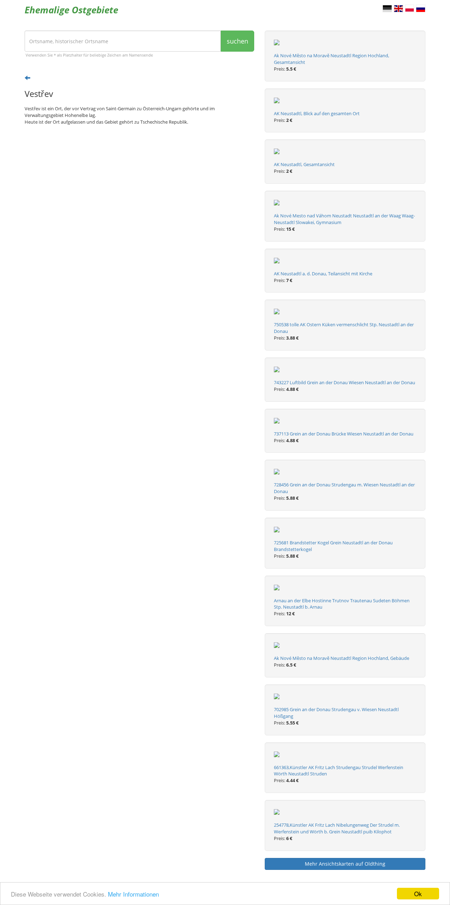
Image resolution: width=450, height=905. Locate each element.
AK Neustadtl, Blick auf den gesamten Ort (317, 113)
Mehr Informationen (133, 894)
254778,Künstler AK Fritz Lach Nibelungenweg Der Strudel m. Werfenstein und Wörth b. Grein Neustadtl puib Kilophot (337, 828)
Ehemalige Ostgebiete (71, 10)
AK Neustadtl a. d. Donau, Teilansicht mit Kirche (323, 273)
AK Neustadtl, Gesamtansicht (304, 164)
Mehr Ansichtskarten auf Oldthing (345, 863)
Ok (418, 893)
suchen (237, 41)
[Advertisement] (139, 185)
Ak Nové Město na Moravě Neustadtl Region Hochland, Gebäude (341, 658)
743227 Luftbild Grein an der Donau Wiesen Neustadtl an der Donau (344, 382)
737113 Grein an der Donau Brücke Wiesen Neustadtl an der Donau (343, 434)
